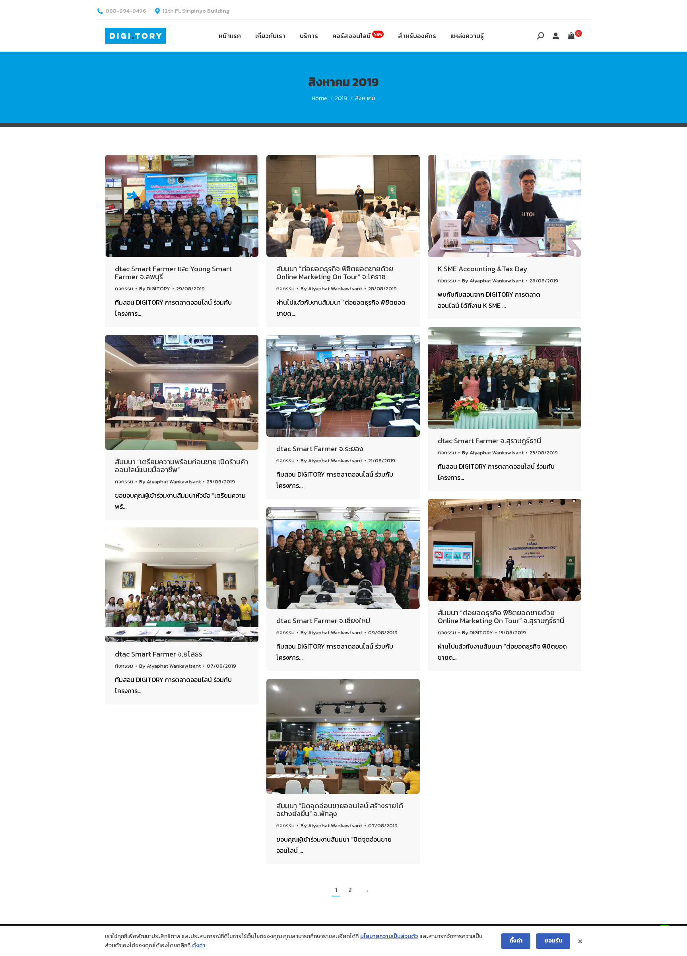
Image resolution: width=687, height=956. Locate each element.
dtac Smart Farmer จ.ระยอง (319, 448)
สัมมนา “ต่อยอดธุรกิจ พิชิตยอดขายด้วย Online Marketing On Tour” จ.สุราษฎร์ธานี (501, 616)
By (154, 288)
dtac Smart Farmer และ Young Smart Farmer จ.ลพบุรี (173, 272)
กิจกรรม (124, 288)
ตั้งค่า (199, 945)
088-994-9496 (125, 11)
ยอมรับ (553, 941)
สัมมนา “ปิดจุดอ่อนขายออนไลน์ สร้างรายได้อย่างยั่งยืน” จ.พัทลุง (339, 809)
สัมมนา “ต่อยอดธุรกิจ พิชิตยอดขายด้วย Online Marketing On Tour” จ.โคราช (334, 272)
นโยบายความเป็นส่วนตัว (389, 936)
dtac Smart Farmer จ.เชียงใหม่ (323, 620)
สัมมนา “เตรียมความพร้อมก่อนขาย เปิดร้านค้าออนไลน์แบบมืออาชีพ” (181, 465)
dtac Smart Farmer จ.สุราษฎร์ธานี (489, 440)
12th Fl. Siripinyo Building (196, 11)
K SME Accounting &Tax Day (483, 268)
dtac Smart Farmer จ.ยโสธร (158, 654)
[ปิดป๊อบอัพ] (580, 941)
